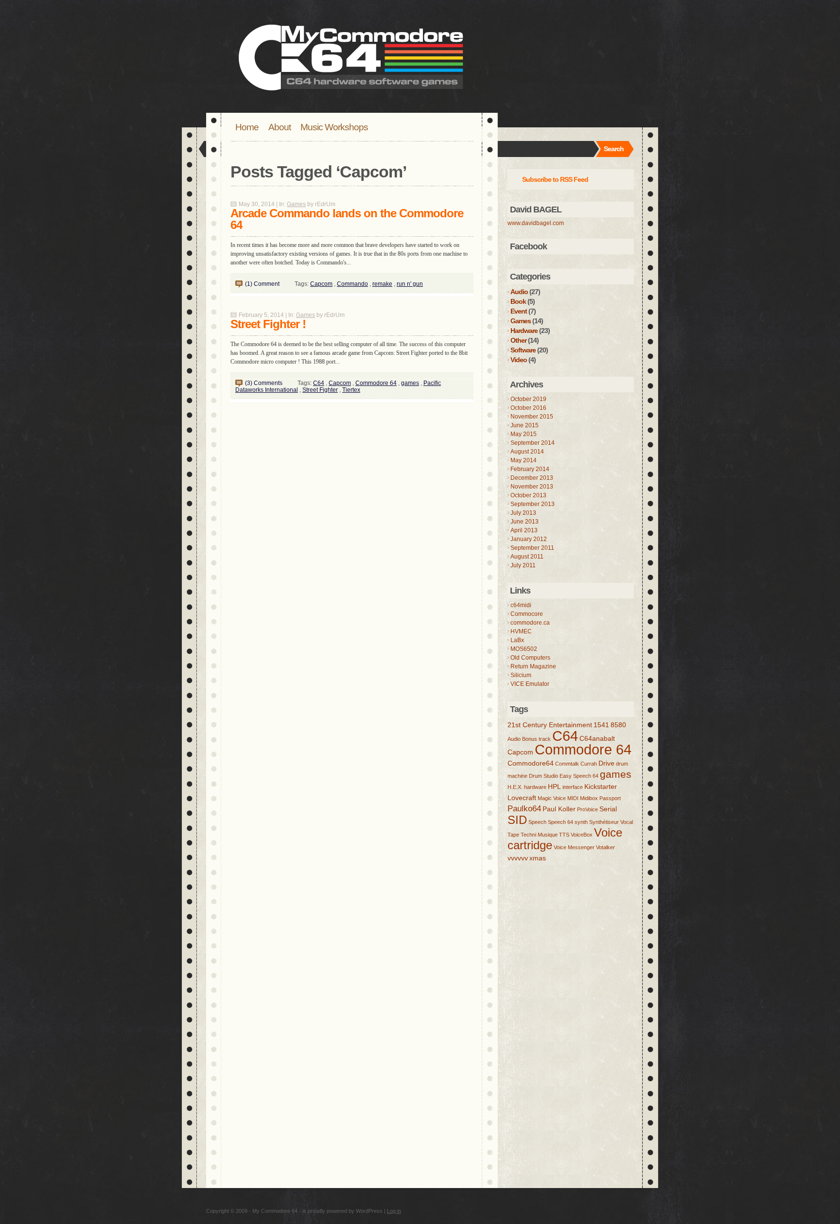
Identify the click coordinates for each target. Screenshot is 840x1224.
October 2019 (528, 399)
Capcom (321, 283)
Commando (352, 283)
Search (614, 149)
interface (572, 787)
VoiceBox (582, 835)
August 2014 (527, 451)
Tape (513, 835)
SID (517, 819)
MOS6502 (523, 649)
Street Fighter (320, 389)
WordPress (369, 1211)
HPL (554, 786)
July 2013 (523, 512)
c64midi (520, 605)
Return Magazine (533, 666)
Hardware (524, 330)
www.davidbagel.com (536, 223)
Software (523, 350)
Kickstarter (600, 786)
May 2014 (523, 460)
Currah (588, 764)
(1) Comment (262, 283)
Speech (537, 822)
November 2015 (531, 416)
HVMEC (521, 631)
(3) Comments (263, 383)
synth (581, 822)
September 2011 (532, 547)
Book (518, 301)
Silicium (520, 675)
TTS (564, 835)
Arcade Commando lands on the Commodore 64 (346, 219)
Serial (608, 809)
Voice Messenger (574, 847)
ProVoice (587, 809)
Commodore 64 (376, 383)
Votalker (605, 847)
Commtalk (567, 764)
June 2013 (524, 521)
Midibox (589, 798)
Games (296, 204)
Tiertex (351, 389)
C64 (318, 383)
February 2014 (529, 469)
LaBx (517, 640)
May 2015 (523, 434)
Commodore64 (531, 763)
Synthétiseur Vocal (611, 822)
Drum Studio (543, 776)
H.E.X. (515, 787)
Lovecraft (522, 798)
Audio (519, 292)
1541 (601, 725)
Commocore (526, 614)
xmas (537, 858)
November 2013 (531, 486)
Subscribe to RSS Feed (555, 179)
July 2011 (523, 565)
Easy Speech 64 (579, 776)
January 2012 (528, 539)
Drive (606, 763)
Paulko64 (524, 808)
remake (382, 283)
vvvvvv (518, 858)
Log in (394, 1211)
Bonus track (536, 739)
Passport (610, 798)
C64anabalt (597, 738)
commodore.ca (530, 622)
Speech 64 (560, 822)
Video (518, 360)
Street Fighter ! (268, 324)
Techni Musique (539, 835)
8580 (618, 725)
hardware (535, 787)
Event (518, 311)
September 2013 (532, 504)
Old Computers (530, 657)
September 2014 (532, 442)
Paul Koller (559, 809)
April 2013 (524, 530)
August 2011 (526, 556)
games (410, 383)
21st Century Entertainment (550, 725)
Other (518, 340)
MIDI (572, 798)
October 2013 (528, 495)
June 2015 (524, 425)
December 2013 (531, 477)
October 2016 (528, 407)
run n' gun (410, 283)
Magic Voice (552, 798)
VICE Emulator (529, 684)
